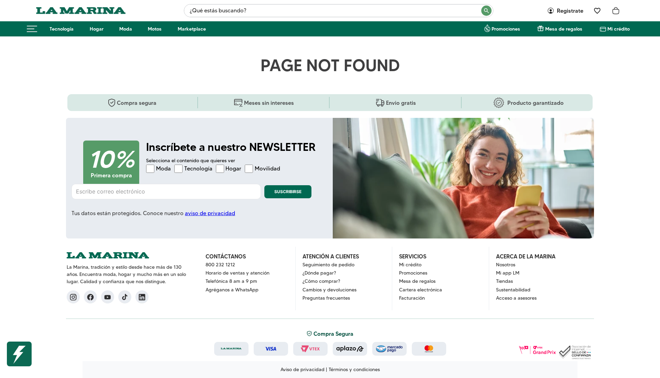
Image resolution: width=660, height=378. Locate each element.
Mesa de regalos (563, 29)
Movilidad (267, 169)
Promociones (506, 29)
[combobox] (338, 10)
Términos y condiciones (354, 369)
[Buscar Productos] (486, 10)
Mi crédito (618, 29)
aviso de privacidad (210, 213)
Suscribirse (287, 191)
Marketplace (192, 29)
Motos (155, 29)
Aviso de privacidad (302, 369)
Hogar (96, 29)
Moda (125, 29)
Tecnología (62, 29)
